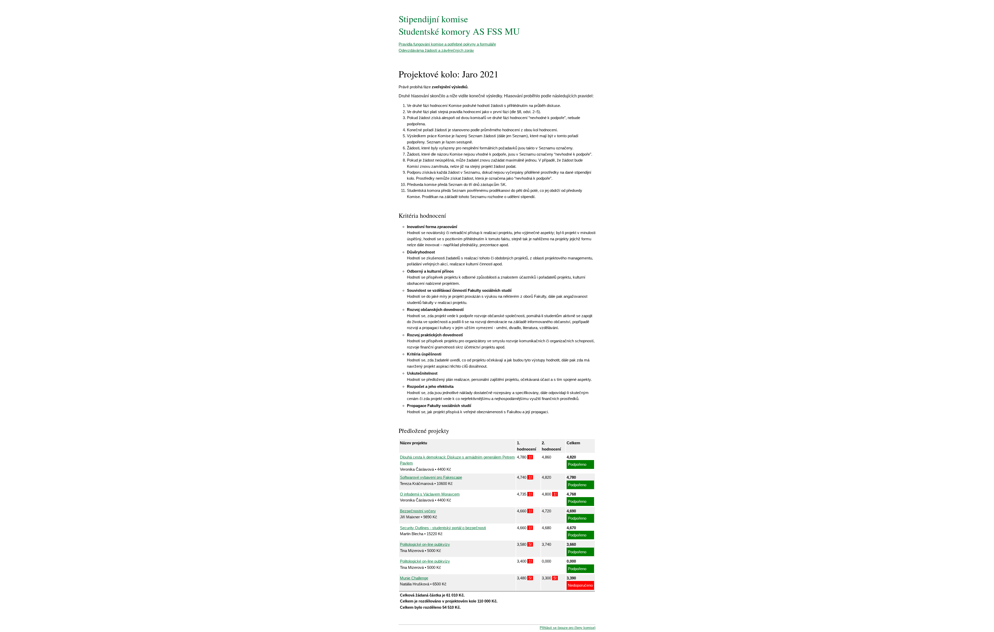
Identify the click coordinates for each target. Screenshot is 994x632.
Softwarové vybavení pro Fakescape (431, 477)
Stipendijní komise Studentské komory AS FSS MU (459, 24)
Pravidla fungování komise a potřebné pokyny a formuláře (447, 44)
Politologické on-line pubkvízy (425, 544)
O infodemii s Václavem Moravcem (430, 494)
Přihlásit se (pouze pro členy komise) (567, 628)
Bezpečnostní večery (418, 511)
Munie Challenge (414, 578)
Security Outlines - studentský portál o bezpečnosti (443, 528)
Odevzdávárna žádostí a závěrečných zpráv (436, 50)
